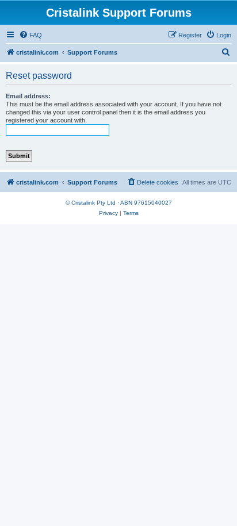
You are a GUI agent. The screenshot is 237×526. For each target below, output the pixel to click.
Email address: (28, 96)
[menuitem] (30, 35)
